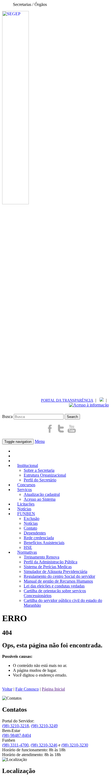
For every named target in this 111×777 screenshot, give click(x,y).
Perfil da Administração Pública (50, 562)
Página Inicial (53, 689)
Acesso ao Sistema (40, 499)
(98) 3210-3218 (15, 725)
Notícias (31, 523)
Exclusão (31, 518)
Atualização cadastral (42, 494)
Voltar (7, 689)
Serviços (24, 489)
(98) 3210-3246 (44, 745)
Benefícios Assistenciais (44, 542)
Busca (7, 416)
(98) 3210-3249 (44, 725)
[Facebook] (50, 432)
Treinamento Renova (41, 557)
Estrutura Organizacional (45, 475)
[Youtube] (72, 432)
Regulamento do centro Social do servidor (59, 576)
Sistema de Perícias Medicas (48, 566)
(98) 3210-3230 (74, 745)
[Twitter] (61, 432)
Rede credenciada (39, 537)
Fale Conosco (27, 689)
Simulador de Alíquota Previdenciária (55, 571)
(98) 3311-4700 (15, 745)
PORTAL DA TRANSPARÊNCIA (67, 400)
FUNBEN (26, 513)
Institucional (27, 465)
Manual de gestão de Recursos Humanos (58, 581)
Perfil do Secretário (40, 480)
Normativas (27, 552)
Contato (30, 528)
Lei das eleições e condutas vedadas (54, 586)
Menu (40, 441)
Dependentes (35, 533)
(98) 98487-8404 (16, 735)
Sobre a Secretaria (39, 470)
